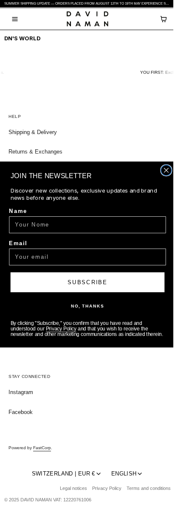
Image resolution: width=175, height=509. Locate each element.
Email (18, 243)
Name (18, 211)
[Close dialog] (166, 170)
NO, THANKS (87, 306)
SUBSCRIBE (87, 282)
